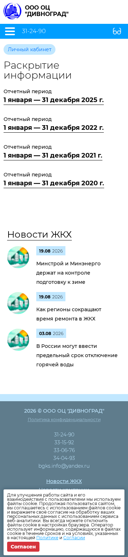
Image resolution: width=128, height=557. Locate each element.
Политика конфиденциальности (64, 419)
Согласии (74, 537)
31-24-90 (34, 31)
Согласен (23, 546)
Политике (47, 537)
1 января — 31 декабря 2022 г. (54, 128)
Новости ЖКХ (39, 234)
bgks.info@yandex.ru (64, 466)
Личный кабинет (30, 49)
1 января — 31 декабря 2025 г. (54, 100)
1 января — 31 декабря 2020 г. (54, 183)
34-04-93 (64, 458)
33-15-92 (64, 442)
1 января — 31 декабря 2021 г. (53, 155)
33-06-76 (64, 450)
